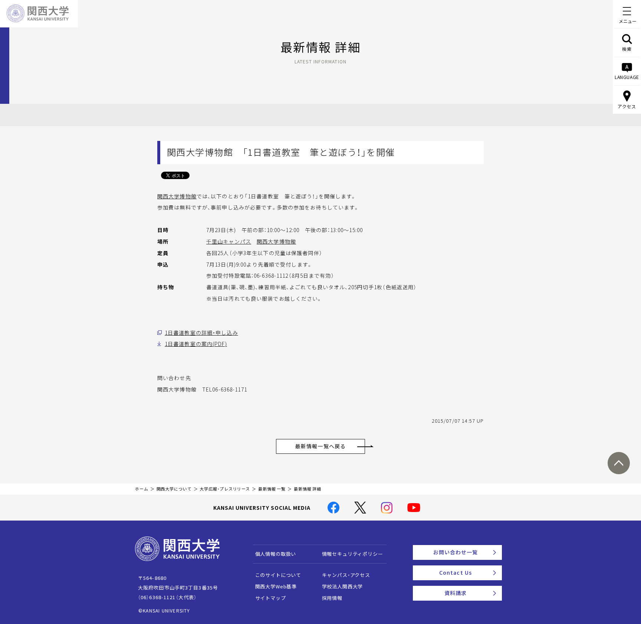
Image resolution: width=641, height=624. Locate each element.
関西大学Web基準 (276, 586)
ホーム (141, 489)
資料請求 (455, 593)
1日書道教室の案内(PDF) (196, 343)
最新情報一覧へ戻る (320, 446)
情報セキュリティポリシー (352, 553)
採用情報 (332, 597)
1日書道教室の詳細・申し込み (201, 332)
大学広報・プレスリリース (225, 489)
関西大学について (174, 489)
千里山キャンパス (228, 241)
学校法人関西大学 (342, 586)
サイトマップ (270, 597)
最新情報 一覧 (272, 489)
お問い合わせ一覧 (455, 552)
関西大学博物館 (177, 196)
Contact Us (455, 572)
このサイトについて (278, 574)
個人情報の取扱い (275, 553)
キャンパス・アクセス (346, 574)
